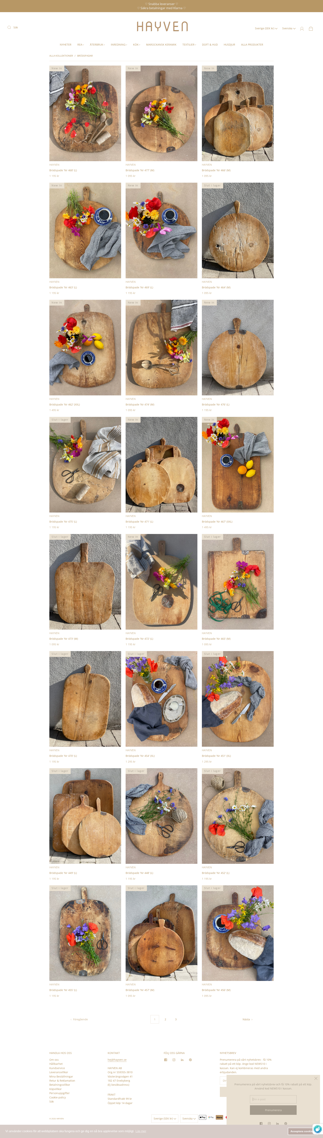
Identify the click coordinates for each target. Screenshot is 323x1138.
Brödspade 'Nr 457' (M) (140, 990)
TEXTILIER (188, 44)
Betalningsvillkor (59, 1084)
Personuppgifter (59, 1093)
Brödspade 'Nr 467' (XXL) (217, 521)
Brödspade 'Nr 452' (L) (215, 873)
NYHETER (65, 44)
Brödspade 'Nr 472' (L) (139, 638)
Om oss (54, 1059)
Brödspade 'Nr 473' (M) (63, 638)
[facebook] (166, 1060)
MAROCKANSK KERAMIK (161, 44)
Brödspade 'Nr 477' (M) (140, 170)
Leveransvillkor (58, 1072)
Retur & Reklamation (62, 1080)
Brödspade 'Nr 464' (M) (216, 287)
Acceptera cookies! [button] (302, 1131)
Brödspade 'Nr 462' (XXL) (64, 404)
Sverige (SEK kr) (265, 28)
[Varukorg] (311, 28)
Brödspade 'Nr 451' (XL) (216, 756)
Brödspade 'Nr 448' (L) (139, 873)
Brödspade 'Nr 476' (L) (215, 404)
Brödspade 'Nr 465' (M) (216, 638)
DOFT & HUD (210, 44)
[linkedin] (182, 1060)
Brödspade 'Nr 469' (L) (139, 287)
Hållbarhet (56, 1064)
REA (79, 44)
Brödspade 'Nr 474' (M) (140, 404)
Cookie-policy (57, 1097)
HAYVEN (54, 164)
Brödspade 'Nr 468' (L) (63, 170)
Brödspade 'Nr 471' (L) (139, 521)
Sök (15, 27)
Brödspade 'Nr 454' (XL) (140, 756)
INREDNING (118, 44)
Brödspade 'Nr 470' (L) (63, 756)
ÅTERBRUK (96, 44)
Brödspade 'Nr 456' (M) (216, 990)
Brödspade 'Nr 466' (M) (216, 170)
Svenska (287, 28)
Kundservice (57, 1068)
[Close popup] (316, 1079)
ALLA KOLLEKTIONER (61, 55)
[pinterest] (190, 1060)
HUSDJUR (229, 44)
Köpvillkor (55, 1089)
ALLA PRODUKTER (252, 44)
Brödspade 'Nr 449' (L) (63, 873)
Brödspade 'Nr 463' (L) (63, 287)
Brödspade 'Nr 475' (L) (63, 521)
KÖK (136, 44)
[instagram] (174, 1060)
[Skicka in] (11, 27)
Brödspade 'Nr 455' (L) (63, 990)
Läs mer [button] (141, 1131)
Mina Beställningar (61, 1076)
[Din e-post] (273, 1099)
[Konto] (302, 28)
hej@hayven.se (117, 1059)
